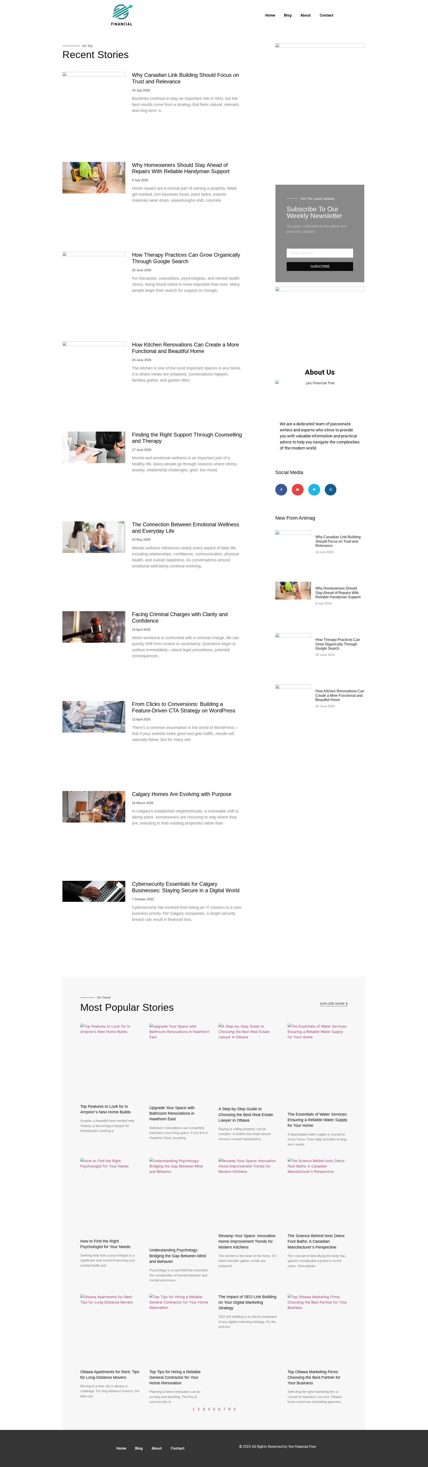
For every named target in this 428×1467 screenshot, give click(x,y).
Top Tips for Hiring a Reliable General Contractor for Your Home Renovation (175, 1377)
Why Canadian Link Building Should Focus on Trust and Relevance (338, 541)
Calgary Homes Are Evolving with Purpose (181, 794)
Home (270, 15)
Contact (326, 15)
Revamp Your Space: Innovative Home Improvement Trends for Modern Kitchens (247, 1241)
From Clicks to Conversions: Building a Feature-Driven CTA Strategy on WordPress (183, 707)
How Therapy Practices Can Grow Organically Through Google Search (186, 258)
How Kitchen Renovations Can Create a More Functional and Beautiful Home (185, 348)
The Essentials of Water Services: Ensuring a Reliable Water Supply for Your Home (318, 1120)
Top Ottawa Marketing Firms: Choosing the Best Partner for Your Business (314, 1377)
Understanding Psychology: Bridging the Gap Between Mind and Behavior (177, 1255)
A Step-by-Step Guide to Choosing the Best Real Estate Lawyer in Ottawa (245, 1114)
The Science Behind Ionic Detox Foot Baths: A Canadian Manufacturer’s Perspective (316, 1241)
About (305, 15)
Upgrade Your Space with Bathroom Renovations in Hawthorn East (172, 1113)
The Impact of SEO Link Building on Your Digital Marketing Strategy (247, 1302)
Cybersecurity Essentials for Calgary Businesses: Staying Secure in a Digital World (185, 887)
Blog (288, 15)
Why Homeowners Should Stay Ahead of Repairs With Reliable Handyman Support (181, 168)
